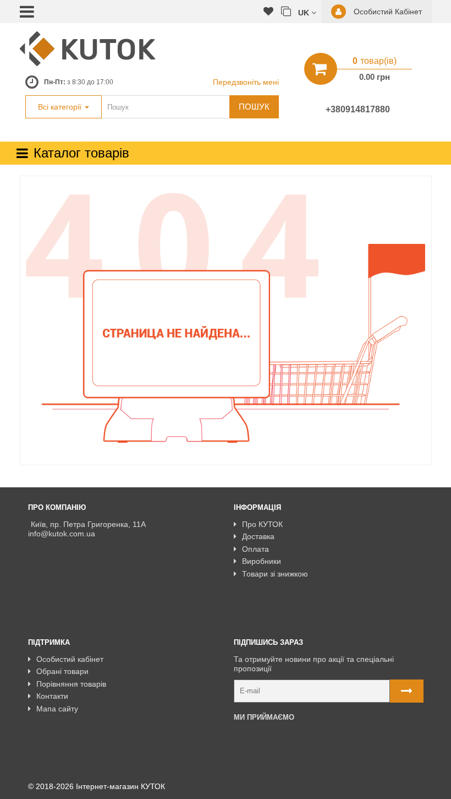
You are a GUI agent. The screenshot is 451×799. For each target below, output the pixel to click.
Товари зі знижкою (275, 573)
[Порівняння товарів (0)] (286, 12)
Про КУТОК (262, 524)
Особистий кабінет (69, 659)
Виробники (261, 561)
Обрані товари (62, 671)
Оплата (255, 549)
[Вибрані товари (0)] (268, 12)
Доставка (258, 536)
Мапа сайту (57, 708)
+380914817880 (358, 109)
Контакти (52, 696)
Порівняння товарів (71, 684)
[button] (307, 12)
